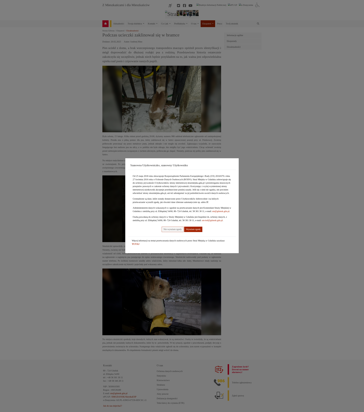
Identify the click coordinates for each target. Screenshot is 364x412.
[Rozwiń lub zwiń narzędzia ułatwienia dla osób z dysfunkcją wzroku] (257, 5)
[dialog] (182, 206)
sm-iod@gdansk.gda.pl (212, 220)
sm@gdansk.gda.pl (220, 211)
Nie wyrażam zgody (173, 229)
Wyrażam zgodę (193, 229)
